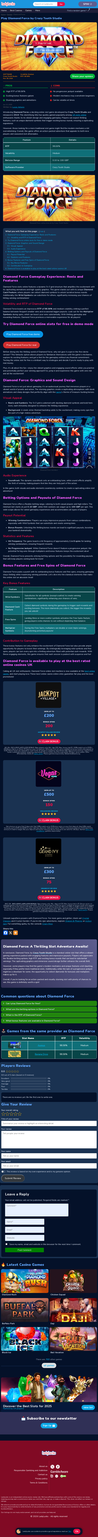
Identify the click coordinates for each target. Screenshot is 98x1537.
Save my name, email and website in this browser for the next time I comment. (45, 1244)
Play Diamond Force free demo (23, 334)
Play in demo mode (51, 50)
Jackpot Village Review (49, 732)
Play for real (44, 43)
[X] (10, 933)
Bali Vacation (57, 1352)
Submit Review (13, 1178)
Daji (52, 1323)
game (58, 392)
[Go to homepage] (8, 4)
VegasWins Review (49, 811)
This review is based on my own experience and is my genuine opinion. (38, 1171)
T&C (69, 1531)
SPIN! (87, 4)
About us (43, 1466)
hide (42, 231)
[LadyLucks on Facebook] (57, 1468)
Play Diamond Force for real (21, 345)
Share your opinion (82, 76)
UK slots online (79, 115)
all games (49, 1365)
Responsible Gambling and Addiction (30, 1470)
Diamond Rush (9, 1294)
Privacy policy (41, 1478)
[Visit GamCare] (51, 1477)
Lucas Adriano (18, 107)
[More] (15, 933)
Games (9, 14)
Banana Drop (41, 1054)
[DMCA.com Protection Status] (62, 1477)
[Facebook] (5, 933)
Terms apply (38, 754)
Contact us (42, 1474)
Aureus (41, 1045)
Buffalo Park (8, 1323)
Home (3, 14)
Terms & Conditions (38, 1482)
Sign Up (49, 1425)
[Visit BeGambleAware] (59, 1472)
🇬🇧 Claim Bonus (49, 741)
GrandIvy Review (49, 888)
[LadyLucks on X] (52, 1468)
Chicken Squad (58, 1294)
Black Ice (6, 1352)
